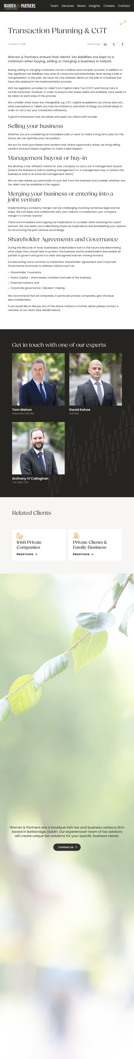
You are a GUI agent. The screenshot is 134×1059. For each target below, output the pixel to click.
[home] (19, 6)
